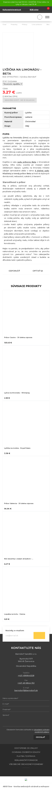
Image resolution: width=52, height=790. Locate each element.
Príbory (24, 24)
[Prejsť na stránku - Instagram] (28, 772)
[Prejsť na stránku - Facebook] (23, 772)
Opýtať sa (38, 271)
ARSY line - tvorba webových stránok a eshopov (26, 786)
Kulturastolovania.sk (12, 10)
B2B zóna (34, 10)
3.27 (7, 92)
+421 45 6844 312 (26, 683)
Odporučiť (14, 271)
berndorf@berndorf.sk (26, 690)
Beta (48, 24)
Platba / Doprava (26, 756)
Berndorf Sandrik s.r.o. (16, 17)
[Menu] (47, 17)
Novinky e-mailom (14, 630)
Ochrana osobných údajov (26, 752)
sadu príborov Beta (26, 162)
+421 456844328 (26, 675)
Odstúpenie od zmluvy (26, 748)
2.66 (5, 96)
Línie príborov (37, 24)
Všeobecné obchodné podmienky (26, 764)
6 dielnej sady (42, 171)
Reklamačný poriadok (26, 760)
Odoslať (39, 635)
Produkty (14, 24)
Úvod (4, 24)
